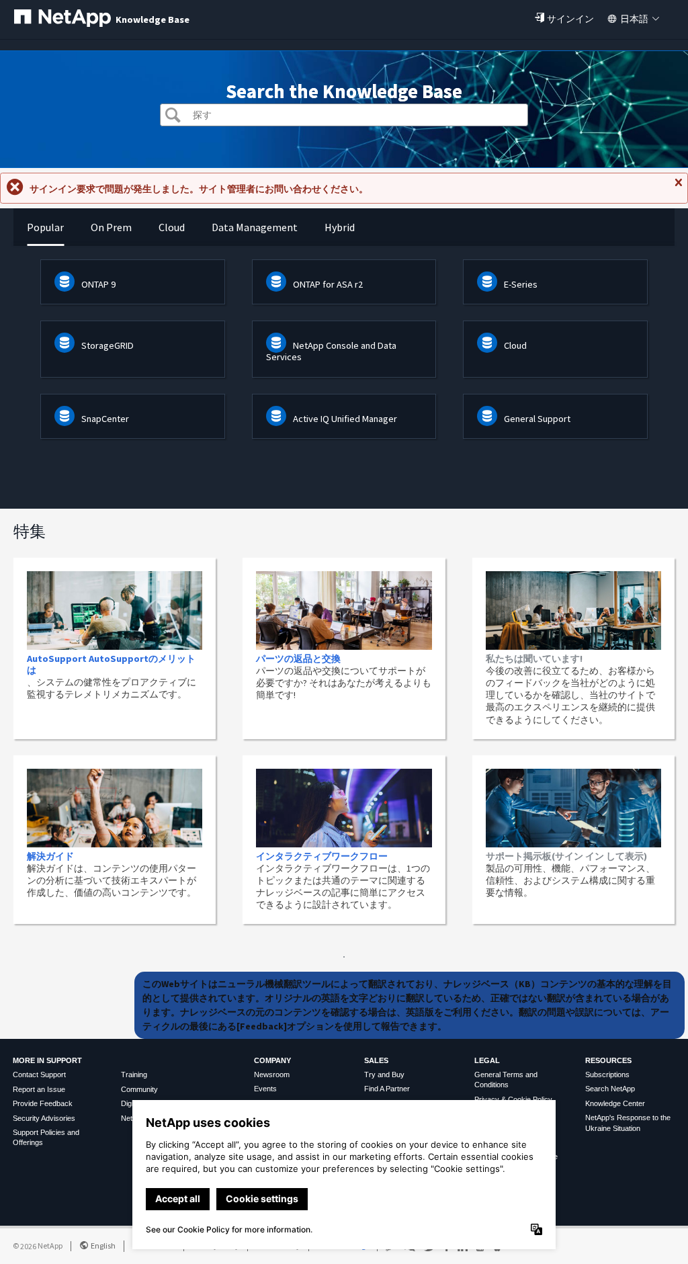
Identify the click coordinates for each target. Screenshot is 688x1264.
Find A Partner (387, 1089)
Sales (376, 1060)
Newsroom (272, 1074)
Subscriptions (607, 1074)
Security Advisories (44, 1118)
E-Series (521, 284)
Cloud (515, 345)
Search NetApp (610, 1089)
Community (139, 1089)
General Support (537, 419)
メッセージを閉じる (678, 188)
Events (265, 1089)
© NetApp (37, 1245)
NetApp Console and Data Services (331, 351)
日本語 (634, 19)
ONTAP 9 (98, 284)
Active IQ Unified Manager (345, 419)
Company (272, 1060)
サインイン (570, 19)
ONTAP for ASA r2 (328, 284)
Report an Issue (39, 1089)
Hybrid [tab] (340, 227)
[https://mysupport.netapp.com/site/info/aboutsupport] (344, 954)
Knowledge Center (615, 1103)
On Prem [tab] (111, 227)
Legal (487, 1060)
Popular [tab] (45, 227)
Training (134, 1074)
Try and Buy (384, 1074)
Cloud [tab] (172, 227)
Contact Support (39, 1074)
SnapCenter (105, 419)
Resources (608, 1060)
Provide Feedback (43, 1103)
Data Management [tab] (255, 227)
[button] (173, 116)
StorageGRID (107, 345)
